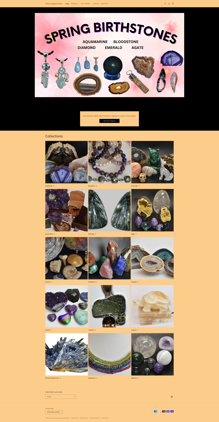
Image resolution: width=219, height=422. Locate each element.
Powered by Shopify (64, 418)
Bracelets (91, 186)
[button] (75, 3)
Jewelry (91, 330)
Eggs (133, 234)
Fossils (47, 282)
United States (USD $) (53, 412)
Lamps (133, 330)
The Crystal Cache (54, 418)
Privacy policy (105, 418)
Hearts (47, 330)
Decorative (49, 234)
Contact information (95, 418)
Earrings (91, 234)
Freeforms (92, 282)
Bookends (48, 186)
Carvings (134, 186)
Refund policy (74, 418)
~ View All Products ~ (109, 121)
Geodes (134, 282)
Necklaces (92, 378)
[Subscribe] (74, 397)
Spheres (134, 378)
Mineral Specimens (52, 378)
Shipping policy (84, 418)
